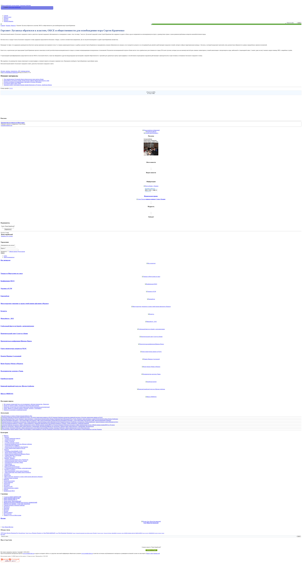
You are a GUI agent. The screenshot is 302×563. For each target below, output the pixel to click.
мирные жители (25, 71)
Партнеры (6, 508)
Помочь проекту (8, 512)
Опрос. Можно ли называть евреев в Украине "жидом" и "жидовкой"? (23, 408)
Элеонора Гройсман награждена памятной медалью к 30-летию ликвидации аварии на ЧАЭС (77, 417)
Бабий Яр (6, 479)
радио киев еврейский (14, 7)
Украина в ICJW (8, 486)
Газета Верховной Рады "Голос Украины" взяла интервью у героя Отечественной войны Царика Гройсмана (89, 419)
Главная (6, 15)
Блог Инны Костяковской (151, 522)
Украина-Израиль (8, 21)
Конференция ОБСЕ (9, 490)
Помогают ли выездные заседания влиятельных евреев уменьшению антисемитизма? (27, 407)
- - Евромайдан (8, 464)
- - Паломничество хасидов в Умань (13, 462)
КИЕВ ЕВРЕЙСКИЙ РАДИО (12, 498)
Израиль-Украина (36, 533)
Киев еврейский (13, 72)
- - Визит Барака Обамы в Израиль (13, 452)
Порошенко (69, 533)
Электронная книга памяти (11, 488)
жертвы (8, 71)
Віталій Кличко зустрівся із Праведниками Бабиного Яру (16, 416)
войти (5, 256)
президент (146, 533)
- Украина (6, 437)
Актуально (7, 485)
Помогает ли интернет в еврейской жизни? (15, 410)
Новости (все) (7, 17)
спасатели (156, 533)
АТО (19, 71)
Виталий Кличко (22, 533)
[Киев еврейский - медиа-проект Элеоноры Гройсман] (16, 5)
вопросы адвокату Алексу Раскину (155, 199)
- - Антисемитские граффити (11, 445)
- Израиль (6, 449)
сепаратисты (13, 71)
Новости (13, 25)
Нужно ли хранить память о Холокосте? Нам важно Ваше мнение (21, 405)
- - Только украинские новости (12, 438)
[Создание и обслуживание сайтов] (10, 561)
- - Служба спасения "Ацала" (11, 442)
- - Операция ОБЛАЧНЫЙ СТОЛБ (13, 451)
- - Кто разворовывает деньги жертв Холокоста (16, 471)
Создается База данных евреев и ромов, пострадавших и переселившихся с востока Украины (77, 429)
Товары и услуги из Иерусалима (12, 515)
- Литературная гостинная (11, 478)
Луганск (3, 71)
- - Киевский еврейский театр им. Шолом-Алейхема (18, 444)
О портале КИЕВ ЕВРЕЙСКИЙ (12, 497)
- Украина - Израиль (9, 458)
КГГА (42, 533)
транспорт (159, 533)
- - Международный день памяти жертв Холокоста (17, 472)
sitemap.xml (157, 553)
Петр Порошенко (62, 533)
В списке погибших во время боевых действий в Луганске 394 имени (22, 82)
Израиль (6, 20)
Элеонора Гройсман (107, 533)
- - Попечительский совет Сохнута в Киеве (15, 461)
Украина (6, 18)
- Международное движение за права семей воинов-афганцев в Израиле (23, 476)
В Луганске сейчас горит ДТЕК (12, 83)
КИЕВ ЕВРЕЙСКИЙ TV (10, 499)
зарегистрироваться (9, 257)
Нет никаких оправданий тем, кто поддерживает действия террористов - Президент (26, 404)
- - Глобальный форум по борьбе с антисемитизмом (17, 468)
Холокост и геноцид (100, 533)
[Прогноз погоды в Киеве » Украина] (151, 186)
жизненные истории (9, 481)
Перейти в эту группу (7, 236)
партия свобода (139, 533)
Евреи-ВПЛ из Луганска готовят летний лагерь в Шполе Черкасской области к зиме (26, 80)
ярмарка (163, 533)
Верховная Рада (14, 533)
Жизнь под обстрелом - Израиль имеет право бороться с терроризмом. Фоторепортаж (71, 426)
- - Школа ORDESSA (9, 465)
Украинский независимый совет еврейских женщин (84, 533)
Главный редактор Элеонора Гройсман (14, 505)
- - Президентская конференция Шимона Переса (17, 454)
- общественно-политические (12, 466)
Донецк (26, 533)
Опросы (6, 489)
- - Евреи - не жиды (9, 441)
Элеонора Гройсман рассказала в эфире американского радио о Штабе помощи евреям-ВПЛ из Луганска (86, 425)
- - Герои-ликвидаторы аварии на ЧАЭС (14, 448)
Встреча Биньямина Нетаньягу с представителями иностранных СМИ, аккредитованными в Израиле (83, 420)
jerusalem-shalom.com (6, 125)
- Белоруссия (7, 475)
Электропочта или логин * (8, 245)
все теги (3, 534)
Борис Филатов (7, 533)
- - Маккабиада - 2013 (9, 456)
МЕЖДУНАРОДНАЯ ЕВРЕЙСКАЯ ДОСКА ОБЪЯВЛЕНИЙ (20, 502)
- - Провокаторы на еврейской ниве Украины (16, 447)
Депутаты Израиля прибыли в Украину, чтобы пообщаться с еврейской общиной (67, 423)
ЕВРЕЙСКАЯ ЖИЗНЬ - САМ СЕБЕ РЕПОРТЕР (17, 504)
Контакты (6, 509)
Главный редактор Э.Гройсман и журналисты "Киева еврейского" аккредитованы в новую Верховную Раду (89, 422)
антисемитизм (119, 533)
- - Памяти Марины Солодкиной (12, 455)
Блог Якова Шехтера (7, 527)
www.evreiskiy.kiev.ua (28, 553)
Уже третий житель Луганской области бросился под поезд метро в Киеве (24, 79)
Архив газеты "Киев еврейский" (12, 501)
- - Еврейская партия (9, 439)
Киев (45, 533)
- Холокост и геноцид (9, 469)
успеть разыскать (8, 482)
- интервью (7, 473)
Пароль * (3, 248)
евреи (123, 533)
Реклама (6, 511)
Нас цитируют (8, 514)
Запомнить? (4, 251)
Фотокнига (7, 506)
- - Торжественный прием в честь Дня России (16, 459)
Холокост (95, 533)
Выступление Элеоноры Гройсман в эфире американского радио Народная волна (68, 428)
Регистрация (21, 251)
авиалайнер (114, 533)
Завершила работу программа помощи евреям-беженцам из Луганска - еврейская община (28, 85)
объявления (7, 483)
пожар (144, 533)
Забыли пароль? (13, 251)
